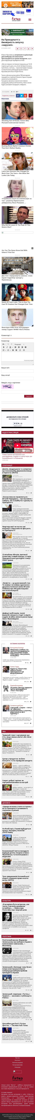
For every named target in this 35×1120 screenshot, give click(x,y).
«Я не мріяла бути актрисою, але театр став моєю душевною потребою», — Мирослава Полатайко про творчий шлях (15, 907)
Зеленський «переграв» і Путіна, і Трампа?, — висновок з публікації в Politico (16, 996)
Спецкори (17, 1067)
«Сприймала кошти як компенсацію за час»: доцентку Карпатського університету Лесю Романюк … (16, 201)
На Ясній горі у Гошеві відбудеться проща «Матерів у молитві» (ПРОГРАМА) (16, 830)
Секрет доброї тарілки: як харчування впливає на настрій (15, 781)
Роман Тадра (14, 667)
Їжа (4, 731)
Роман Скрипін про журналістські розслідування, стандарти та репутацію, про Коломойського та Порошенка (17, 456)
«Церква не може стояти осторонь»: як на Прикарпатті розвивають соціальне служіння (17, 808)
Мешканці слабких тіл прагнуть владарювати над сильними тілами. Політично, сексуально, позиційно (20, 652)
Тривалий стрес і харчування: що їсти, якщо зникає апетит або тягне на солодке (16, 737)
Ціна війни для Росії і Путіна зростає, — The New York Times (15, 1024)
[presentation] (4, 344)
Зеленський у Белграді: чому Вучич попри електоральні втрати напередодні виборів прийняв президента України (16, 970)
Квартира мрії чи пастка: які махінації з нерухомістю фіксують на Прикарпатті (16, 528)
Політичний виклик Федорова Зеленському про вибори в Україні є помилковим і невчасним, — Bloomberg (17, 943)
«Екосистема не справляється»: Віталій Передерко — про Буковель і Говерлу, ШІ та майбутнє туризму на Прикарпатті (17, 500)
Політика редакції (17, 1062)
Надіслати (29, 396)
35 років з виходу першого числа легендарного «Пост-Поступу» (21, 689)
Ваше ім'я (5, 368)
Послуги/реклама (17, 1065)
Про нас (17, 1058)
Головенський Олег (16, 705)
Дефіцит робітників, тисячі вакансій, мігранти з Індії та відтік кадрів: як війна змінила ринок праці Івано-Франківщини (17, 616)
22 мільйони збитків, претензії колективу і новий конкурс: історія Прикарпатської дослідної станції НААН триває (16, 557)
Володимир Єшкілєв (17, 648)
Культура (6, 900)
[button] (4, 344)
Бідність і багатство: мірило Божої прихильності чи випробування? (18, 671)
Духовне (6, 803)
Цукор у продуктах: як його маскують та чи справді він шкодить (17, 759)
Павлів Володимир (16, 685)
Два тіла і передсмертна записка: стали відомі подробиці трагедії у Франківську (17, 278)
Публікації (7, 465)
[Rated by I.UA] (17, 1071)
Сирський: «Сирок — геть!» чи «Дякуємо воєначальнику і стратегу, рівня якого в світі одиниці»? (21, 710)
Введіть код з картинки (10, 382)
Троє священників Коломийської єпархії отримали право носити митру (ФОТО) (15, 878)
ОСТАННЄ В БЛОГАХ (17, 644)
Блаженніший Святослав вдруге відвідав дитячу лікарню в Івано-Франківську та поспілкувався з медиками (15, 854)
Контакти (17, 1060)
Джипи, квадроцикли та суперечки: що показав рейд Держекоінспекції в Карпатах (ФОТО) (17, 471)
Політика (6, 936)
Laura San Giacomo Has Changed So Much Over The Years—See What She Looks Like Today (15, 173)
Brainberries (17, 125)
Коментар (5, 341)
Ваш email (5, 375)
